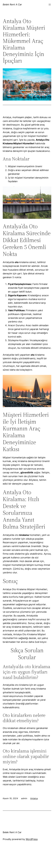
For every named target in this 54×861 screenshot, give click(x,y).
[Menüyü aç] (49, 4)
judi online (26, 853)
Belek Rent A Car (12, 4)
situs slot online (24, 859)
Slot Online (35, 855)
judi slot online (12, 856)
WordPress (32, 839)
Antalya (34, 798)
